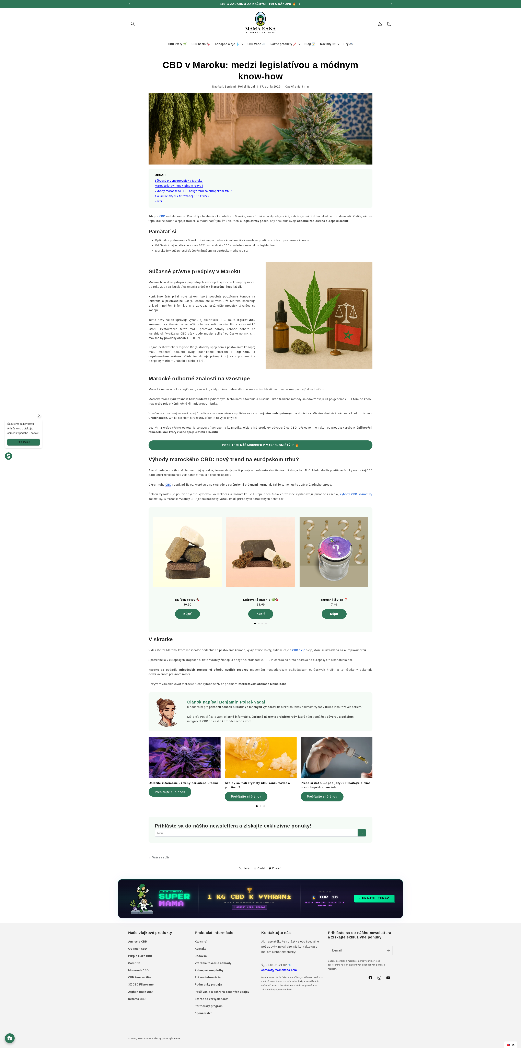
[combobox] (510, 1044)
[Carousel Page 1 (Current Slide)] (255, 623)
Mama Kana (144, 1038)
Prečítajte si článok (170, 792)
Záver (158, 201)
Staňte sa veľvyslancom (211, 999)
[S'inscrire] (388, 950)
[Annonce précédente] (129, 4)
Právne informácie (208, 977)
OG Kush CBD (137, 948)
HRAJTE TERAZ (375, 898)
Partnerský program (209, 1006)
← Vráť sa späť (159, 857)
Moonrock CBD (138, 970)
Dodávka (201, 956)
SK (513, 1044)
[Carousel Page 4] (266, 623)
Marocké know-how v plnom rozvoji (179, 185)
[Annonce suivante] (391, 4)
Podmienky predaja (208, 984)
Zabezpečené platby (209, 970)
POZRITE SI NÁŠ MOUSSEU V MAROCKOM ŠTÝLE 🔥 (260, 445)
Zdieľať (261, 868)
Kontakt (200, 948)
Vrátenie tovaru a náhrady (213, 963)
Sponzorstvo (203, 1013)
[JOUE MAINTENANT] (260, 898)
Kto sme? (201, 941)
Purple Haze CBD (140, 956)
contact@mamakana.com (279, 970)
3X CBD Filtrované (141, 984)
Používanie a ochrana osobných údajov (222, 991)
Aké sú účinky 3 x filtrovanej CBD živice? (182, 196)
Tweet (247, 868)
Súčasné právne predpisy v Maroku (178, 180)
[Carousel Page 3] (262, 623)
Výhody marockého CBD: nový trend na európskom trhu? (193, 191)
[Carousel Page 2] (258, 623)
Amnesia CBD (137, 941)
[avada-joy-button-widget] (10, 1038)
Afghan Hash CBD (140, 991)
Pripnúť (276, 868)
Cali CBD (134, 963)
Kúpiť (187, 614)
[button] (132, 23)
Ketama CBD (137, 999)
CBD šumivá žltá (139, 977)
